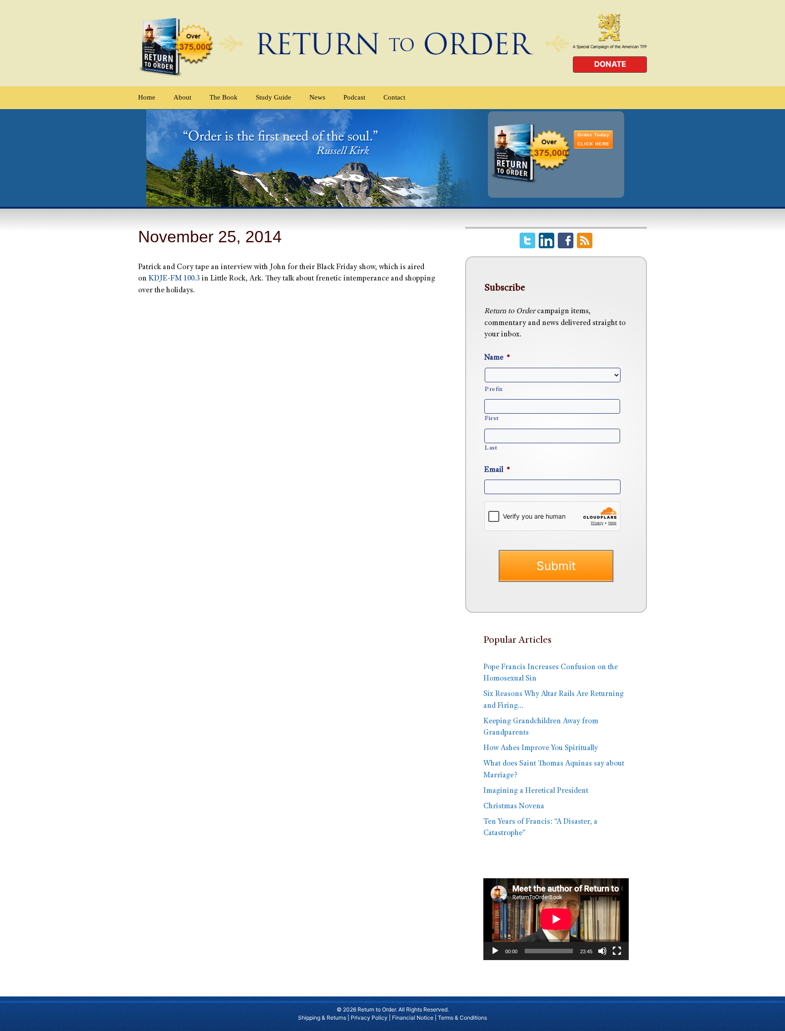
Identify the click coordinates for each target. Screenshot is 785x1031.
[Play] (495, 951)
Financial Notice (412, 1017)
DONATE (610, 64)
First (491, 418)
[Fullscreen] (616, 951)
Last (491, 448)
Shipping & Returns (322, 1017)
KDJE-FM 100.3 (174, 279)
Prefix (494, 389)
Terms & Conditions (462, 1017)
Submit (556, 566)
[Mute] (602, 951)
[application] (556, 919)
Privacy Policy (369, 1017)
